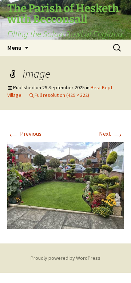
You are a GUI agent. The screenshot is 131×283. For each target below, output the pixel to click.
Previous (24, 133)
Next (111, 133)
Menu (14, 47)
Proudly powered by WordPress (65, 258)
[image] (65, 184)
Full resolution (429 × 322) (62, 95)
